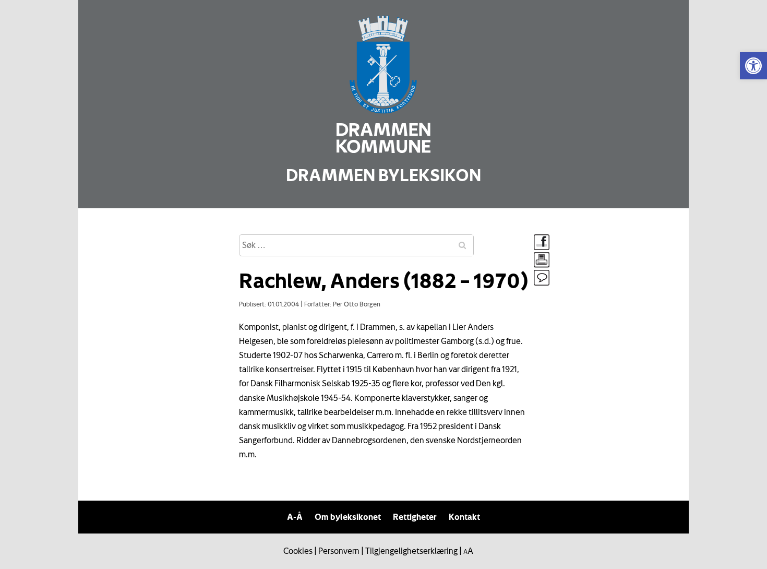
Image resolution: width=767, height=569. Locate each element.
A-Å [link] (295, 516)
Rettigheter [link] (415, 516)
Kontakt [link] (464, 516)
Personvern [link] (338, 550)
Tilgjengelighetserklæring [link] (411, 550)
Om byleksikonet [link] (348, 516)
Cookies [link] (298, 550)
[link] (753, 65)
